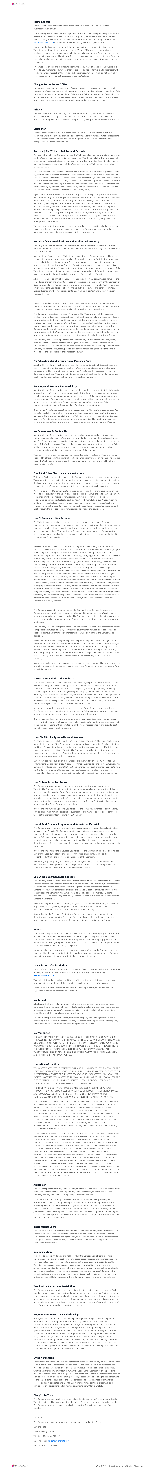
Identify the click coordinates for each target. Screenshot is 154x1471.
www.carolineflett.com (44, 42)
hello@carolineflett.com (44, 975)
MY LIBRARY (101, 1466)
